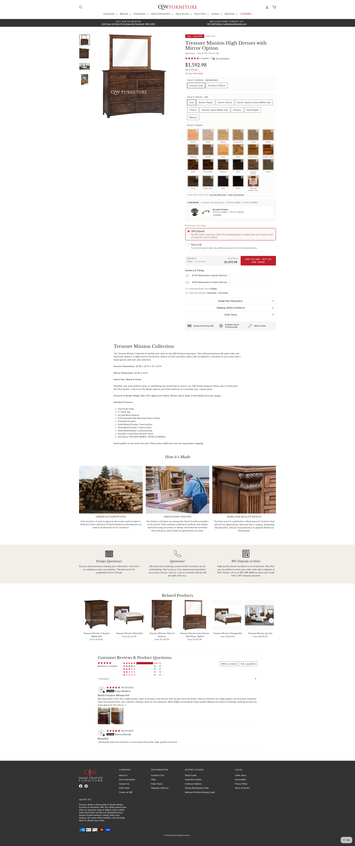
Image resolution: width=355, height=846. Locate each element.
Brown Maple (206, 102)
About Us (123, 775)
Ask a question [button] (248, 663)
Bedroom (124, 14)
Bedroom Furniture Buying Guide (200, 792)
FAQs (153, 779)
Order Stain (124, 788)
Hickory (237, 109)
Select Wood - (197, 97)
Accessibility (240, 779)
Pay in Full (196, 244)
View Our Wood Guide (218, 195)
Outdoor (215, 14)
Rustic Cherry (225, 102)
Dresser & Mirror (216, 85)
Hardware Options (193, 784)
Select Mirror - (202, 80)
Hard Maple (252, 109)
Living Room (109, 14)
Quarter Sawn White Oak (215, 109)
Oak (191, 102)
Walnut (193, 117)
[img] (113, 687)
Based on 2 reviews (107, 666)
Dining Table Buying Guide (197, 788)
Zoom (197, 131)
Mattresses (230, 14)
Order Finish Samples (236, 195)
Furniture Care (157, 775)
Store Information (127, 779)
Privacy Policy (241, 784)
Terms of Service (242, 788)
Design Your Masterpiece (230, 300)
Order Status (157, 784)
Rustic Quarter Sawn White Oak (254, 102)
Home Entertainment (161, 14)
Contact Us (124, 784)
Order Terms (230, 314)
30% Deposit (198, 231)
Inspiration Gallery (193, 779)
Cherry (192, 109)
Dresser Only (196, 85)
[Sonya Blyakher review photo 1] (104, 716)
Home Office (200, 14)
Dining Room (140, 14)
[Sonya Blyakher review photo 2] (117, 716)
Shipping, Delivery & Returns (231, 307)
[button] (192, 58)
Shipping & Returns (159, 788)
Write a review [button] (229, 663)
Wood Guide (190, 775)
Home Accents (182, 14)
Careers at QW (125, 792)
